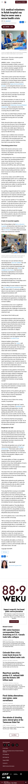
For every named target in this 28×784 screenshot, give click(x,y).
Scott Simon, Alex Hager (7, 660)
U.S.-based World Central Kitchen (12, 287)
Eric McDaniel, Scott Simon (8, 683)
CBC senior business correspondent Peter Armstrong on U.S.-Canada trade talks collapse (14, 633)
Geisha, (20, 268)
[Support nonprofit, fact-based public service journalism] (14, 593)
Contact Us (5, 763)
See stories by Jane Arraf (15, 565)
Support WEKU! (22, 2)
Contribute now (14, 621)
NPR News (5, 552)
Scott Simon (5, 640)
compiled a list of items (7, 270)
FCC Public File (6, 754)
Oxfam (18, 343)
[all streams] (26, 782)
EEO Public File (6, 757)
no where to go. (15, 338)
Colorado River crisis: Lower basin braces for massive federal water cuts (14, 655)
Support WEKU (6, 760)
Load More (14, 735)
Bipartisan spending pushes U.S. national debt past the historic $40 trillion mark (13, 676)
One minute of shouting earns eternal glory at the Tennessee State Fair (13, 719)
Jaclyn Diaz (5, 703)
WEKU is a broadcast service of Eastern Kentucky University (13, 751)
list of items (7, 229)
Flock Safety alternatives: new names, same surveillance (13, 698)
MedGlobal (19, 406)
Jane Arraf (8, 21)
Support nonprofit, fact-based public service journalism (14, 610)
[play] (2, 782)
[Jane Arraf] (4, 564)
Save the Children (16, 262)
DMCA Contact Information (8, 766)
